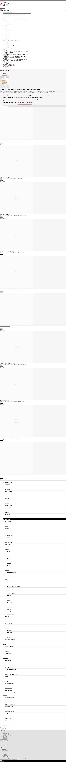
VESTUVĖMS (10, 13)
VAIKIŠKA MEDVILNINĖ (8, 30)
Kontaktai (14, 0)
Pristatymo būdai (3, 727)
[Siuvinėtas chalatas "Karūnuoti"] (16, 399)
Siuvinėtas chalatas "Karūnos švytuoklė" (7, 251)
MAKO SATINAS (7, 33)
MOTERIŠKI (8, 14)
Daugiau (1, 143)
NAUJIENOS (4, 67)
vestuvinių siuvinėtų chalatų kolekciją (25, 104)
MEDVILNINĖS (7, 35)
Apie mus (2, 729)
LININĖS (6, 27)
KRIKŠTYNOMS (5, 13)
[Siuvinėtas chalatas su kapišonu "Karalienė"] (16, 362)
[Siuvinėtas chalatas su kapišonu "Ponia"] (16, 474)
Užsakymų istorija (5, 750)
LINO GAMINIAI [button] (5, 50)
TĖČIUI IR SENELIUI (28, 13)
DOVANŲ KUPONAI (6, 66)
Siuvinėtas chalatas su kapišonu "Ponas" (7, 437)
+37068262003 (2, 0)
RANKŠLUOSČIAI (7, 42)
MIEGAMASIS (5, 588)
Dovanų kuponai (5, 743)
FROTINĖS (6, 26)
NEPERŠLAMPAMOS (8, 38)
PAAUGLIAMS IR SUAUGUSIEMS (10, 24)
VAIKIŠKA (6, 63)
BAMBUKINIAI (9, 637)
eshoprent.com (14, 759)
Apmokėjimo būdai (3, 728)
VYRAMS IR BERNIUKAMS (9, 53)
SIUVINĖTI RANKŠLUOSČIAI (7, 56)
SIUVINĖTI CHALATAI (6, 519)
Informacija (2, 730)
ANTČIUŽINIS (9, 40)
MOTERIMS (19, 18)
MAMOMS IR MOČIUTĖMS (10, 19)
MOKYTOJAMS (19, 15)
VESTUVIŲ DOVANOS (6, 64)
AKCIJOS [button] (4, 61)
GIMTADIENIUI (14, 13)
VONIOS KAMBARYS (6, 625)
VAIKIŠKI (4, 14)
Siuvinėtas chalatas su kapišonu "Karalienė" (7, 363)
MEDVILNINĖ (7, 31)
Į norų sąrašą (2, 144)
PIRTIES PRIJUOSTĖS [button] (6, 25)
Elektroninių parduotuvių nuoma (5, 759)
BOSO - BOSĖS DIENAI (20, 14)
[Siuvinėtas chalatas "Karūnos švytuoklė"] (16, 250)
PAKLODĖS (4, 34)
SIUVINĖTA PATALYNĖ (23, 59)
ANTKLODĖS (5, 40)
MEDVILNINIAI (9, 632)
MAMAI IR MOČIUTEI (21, 13)
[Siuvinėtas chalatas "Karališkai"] (16, 139)
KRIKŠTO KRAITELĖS (6, 57)
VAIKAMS (4, 19)
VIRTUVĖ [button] (4, 44)
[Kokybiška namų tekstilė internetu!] (5, 6)
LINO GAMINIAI (5, 658)
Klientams (2, 747)
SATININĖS (6, 36)
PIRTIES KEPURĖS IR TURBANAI (12, 577)
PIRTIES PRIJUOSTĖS (24, 51)
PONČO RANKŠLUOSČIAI (16, 51)
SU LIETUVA (14, 14)
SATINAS (6, 32)
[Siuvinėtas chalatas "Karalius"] (16, 325)
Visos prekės (4, 741)
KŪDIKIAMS (7, 22)
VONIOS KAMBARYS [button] (6, 41)
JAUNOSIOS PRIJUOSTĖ (17, 60)
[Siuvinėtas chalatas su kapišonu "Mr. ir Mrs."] (16, 287)
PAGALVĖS (4, 39)
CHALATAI (10, 51)
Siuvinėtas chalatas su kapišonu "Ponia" (7, 475)
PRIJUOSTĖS (7, 47)
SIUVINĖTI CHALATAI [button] (6, 17)
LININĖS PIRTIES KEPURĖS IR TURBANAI (9, 54)
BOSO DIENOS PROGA (11, 65)
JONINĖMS (15, 15)
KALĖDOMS (11, 15)
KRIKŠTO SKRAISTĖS (15, 56)
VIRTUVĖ (4, 644)
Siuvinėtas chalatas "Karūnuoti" (5, 400)
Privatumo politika (5, 737)
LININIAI (8, 558)
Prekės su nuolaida (5, 742)
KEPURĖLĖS (4, 49)
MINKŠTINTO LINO (6, 18)
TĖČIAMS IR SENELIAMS (19, 19)
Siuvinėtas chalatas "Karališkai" (5, 140)
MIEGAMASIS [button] (5, 28)
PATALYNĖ (4, 29)
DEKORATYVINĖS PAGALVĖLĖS (15, 57)
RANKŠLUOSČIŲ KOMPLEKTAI (10, 43)
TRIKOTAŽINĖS (7, 37)
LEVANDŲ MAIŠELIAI (15, 40)
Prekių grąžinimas (5, 738)
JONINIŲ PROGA (12, 64)
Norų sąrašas (4, 751)
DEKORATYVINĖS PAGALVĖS (7, 48)
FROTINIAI (9, 551)
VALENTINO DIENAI (6, 15)
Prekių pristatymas (5, 733)
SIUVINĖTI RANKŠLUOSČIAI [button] (7, 12)
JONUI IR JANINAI (17, 20)
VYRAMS (15, 18)
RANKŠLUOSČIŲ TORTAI (7, 16)
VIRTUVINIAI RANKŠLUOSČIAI (10, 45)
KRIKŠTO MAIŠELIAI (22, 56)
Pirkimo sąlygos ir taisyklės (6, 735)
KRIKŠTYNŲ (5, 20)
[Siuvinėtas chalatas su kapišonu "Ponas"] (16, 436)
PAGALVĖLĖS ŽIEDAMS (16, 59)
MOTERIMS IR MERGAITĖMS (9, 52)
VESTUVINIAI (25, 19)
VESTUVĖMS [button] (5, 58)
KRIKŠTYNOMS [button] (5, 55)
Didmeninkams (4, 736)
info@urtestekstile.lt (9, 0)
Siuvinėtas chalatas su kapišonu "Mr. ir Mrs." (7, 288)
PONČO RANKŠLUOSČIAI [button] (7, 21)
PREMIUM (9, 630)
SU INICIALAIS (11, 18)
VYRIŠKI (11, 14)
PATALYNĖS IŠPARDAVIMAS (7, 62)
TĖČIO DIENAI (5, 65)
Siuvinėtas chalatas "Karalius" (5, 326)
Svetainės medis (5, 744)
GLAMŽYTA (9, 597)
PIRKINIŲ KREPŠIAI (8, 46)
